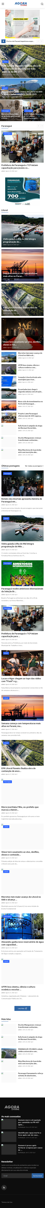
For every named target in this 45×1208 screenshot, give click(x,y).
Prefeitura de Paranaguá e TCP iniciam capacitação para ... (19, 635)
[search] (42, 4)
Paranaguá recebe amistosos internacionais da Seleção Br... (22, 590)
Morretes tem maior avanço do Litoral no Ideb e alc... (30, 354)
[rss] (4, 1187)
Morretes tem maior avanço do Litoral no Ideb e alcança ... (21, 898)
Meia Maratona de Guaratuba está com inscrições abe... (29, 451)
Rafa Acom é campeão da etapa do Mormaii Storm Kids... (30, 427)
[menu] (3, 4)
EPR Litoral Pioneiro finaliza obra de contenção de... (20, 309)
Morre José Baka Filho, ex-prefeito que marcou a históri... (20, 808)
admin (4, 74)
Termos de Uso (6, 1202)
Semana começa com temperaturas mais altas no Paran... (20, 274)
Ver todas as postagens (33, 466)
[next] (41, 41)
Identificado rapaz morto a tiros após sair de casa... (29, 1134)
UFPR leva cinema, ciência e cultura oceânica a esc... (28, 366)
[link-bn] (22, 191)
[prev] (38, 41)
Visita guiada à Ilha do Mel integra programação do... (19, 240)
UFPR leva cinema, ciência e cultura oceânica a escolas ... (18, 988)
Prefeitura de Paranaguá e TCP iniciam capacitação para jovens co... (19, 166)
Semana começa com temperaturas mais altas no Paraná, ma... (21, 724)
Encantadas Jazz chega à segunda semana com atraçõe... (30, 390)
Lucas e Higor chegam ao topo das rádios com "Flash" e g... (21, 679)
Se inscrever (37, 1176)
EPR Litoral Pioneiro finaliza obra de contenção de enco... (18, 769)
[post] (22, 61)
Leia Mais (21, 1008)
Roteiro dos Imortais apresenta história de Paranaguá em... (21, 500)
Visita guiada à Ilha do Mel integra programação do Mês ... (17, 545)
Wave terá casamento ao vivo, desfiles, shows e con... (22, 343)
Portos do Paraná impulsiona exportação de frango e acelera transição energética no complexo (20, 41)
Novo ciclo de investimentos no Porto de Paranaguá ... (30, 403)
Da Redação (21, 1127)
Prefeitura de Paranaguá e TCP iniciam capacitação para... (34, 116)
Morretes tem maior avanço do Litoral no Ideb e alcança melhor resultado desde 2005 (22, 93)
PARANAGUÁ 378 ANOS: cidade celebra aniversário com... (30, 1050)
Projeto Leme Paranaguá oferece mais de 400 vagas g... (30, 415)
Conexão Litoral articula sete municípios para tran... (29, 378)
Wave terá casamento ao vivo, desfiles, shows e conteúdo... (20, 853)
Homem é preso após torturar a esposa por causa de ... (30, 1147)
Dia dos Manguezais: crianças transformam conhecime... (29, 439)
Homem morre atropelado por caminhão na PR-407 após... (29, 1122)
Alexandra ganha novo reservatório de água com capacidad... (22, 943)
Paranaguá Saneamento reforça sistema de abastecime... (30, 1074)
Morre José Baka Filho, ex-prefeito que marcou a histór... (10, 116)
